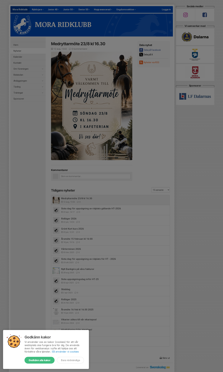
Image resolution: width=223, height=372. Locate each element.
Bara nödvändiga (70, 360)
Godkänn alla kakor (39, 360)
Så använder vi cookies (65, 351)
